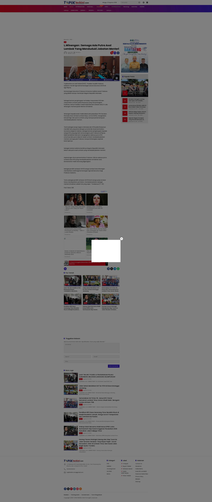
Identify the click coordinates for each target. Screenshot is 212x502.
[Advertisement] (106, 251)
